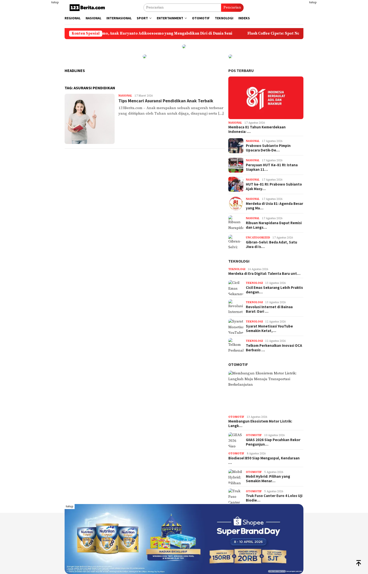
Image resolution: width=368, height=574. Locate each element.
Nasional (125, 96)
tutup (55, 2)
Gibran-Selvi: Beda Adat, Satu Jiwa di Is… (271, 244)
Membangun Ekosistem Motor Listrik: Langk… (260, 423)
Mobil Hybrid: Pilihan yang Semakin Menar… (268, 478)
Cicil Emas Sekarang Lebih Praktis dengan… (274, 289)
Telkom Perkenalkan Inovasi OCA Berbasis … (274, 347)
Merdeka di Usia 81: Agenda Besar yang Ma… (274, 205)
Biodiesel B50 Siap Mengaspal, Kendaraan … (264, 460)
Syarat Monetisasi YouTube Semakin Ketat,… (269, 328)
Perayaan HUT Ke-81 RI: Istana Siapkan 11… (272, 167)
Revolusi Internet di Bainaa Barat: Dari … (269, 309)
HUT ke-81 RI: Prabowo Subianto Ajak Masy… (274, 186)
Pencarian (232, 7)
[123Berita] (88, 7)
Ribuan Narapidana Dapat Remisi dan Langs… (274, 225)
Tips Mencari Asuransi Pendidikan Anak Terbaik (165, 101)
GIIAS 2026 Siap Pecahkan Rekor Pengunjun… (273, 442)
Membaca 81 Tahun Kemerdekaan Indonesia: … (257, 129)
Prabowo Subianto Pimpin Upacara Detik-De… (268, 147)
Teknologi (239, 261)
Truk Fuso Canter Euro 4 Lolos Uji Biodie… (274, 498)
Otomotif (238, 364)
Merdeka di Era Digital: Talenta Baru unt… (264, 273)
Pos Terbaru (241, 70)
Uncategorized (258, 237)
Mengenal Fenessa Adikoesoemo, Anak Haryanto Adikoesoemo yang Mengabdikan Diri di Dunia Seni (120, 33)
